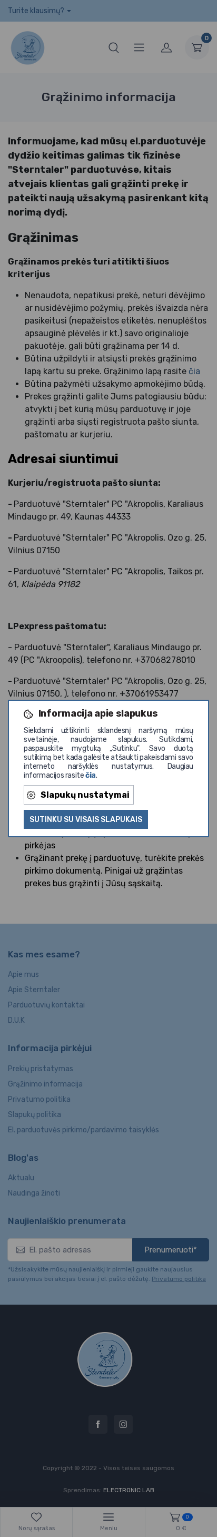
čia (90, 775)
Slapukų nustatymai (85, 795)
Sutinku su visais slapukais (85, 819)
